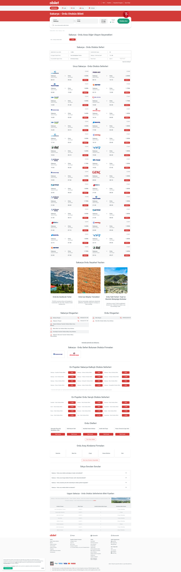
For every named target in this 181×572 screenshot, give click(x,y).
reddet (16, 562)
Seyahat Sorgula (118, 3)
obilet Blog (114, 553)
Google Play (114, 542)
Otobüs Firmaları (53, 547)
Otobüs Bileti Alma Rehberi (55, 550)
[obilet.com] (58, 4)
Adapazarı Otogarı (57, 321)
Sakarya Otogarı (56, 317)
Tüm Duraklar (52, 545)
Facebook (114, 550)
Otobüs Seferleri (53, 544)
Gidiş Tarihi (103, 19)
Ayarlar (42, 568)
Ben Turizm (72, 544)
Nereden (55, 19)
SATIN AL (85, 80)
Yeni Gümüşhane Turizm (76, 55)
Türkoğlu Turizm (73, 541)
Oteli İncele (58, 434)
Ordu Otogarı (98, 317)
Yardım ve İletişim (94, 556)
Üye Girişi (127, 3)
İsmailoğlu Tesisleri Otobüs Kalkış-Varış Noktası (64, 331)
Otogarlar (52, 549)
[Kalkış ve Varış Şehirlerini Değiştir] (74, 21)
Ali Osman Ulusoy (74, 58)
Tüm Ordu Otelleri (90, 439)
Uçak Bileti (93, 541)
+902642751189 (84, 317)
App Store (114, 541)
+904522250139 (126, 317)
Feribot (92, 8)
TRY (104, 3)
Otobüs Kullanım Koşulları (96, 553)
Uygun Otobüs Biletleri (54, 541)
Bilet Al (51, 542)
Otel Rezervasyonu (94, 542)
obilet (94, 500)
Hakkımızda (93, 547)
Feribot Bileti (93, 545)
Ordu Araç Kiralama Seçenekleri (90, 460)
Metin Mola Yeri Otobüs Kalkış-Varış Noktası (63, 328)
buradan (13, 566)
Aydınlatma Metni (6, 563)
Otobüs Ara (123, 21)
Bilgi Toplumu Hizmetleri (95, 550)
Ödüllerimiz (93, 555)
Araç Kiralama (93, 544)
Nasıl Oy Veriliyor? (127, 61)
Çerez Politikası (94, 552)
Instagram (114, 551)
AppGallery (114, 544)
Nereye (78, 19)
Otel (73, 8)
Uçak (64, 8)
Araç (82, 8)
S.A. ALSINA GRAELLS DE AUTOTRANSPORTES (79, 547)
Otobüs (55, 8)
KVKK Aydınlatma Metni (95, 549)
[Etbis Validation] (52, 563)
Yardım (109, 3)
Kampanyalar (52, 552)
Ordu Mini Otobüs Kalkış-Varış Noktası (104, 321)
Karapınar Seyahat (74, 545)
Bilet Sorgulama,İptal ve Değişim (94, 559)
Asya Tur (72, 542)
